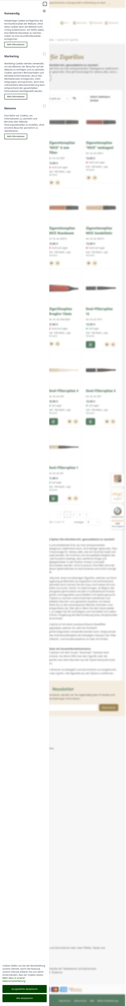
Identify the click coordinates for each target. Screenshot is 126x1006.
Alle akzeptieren (24, 998)
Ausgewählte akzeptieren (25, 988)
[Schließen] (45, 4)
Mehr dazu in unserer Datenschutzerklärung (14, 979)
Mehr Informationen (15, 44)
